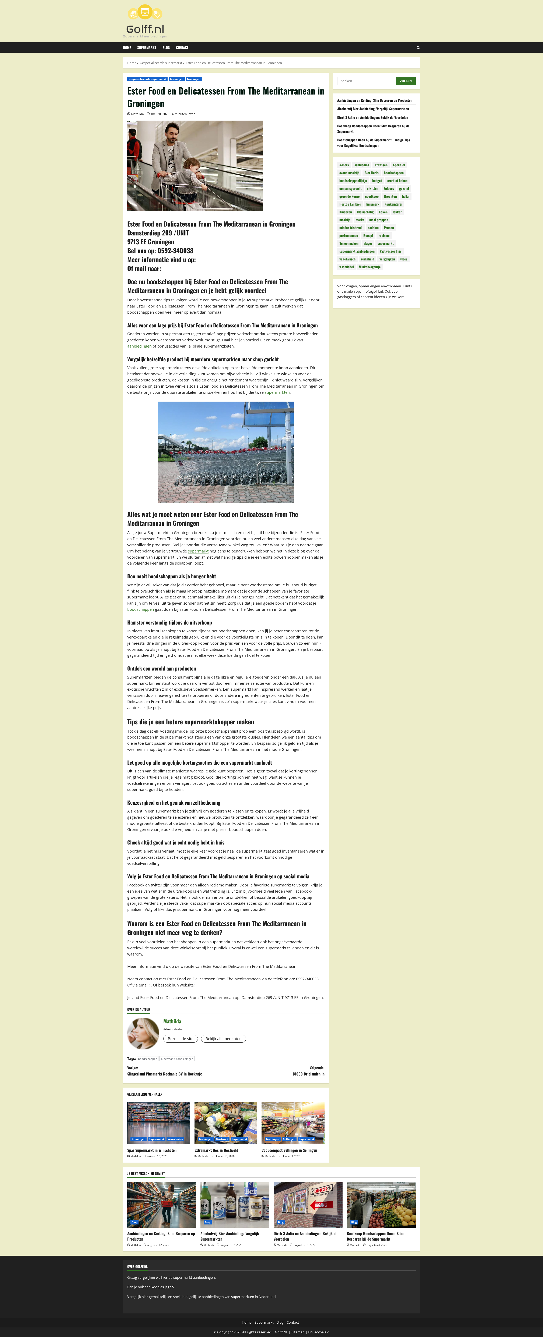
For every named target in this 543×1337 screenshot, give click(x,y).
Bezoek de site (180, 1038)
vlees (403, 259)
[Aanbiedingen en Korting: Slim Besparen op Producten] (161, 1205)
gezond (404, 188)
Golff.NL (281, 1332)
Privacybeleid (318, 1332)
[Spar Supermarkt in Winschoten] (158, 1123)
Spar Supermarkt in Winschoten (151, 1150)
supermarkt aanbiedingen (177, 1059)
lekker (397, 212)
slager (368, 243)
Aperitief (399, 165)
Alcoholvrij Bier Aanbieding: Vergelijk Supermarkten (373, 108)
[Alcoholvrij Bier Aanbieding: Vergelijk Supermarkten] (234, 1205)
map (301, 1332)
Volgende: (309, 1071)
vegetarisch (347, 259)
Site (294, 1332)
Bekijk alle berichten (224, 1038)
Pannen (389, 227)
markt (360, 220)
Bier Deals (372, 172)
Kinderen (345, 212)
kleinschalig (365, 212)
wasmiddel (346, 267)
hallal (405, 196)
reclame (384, 235)
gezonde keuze (349, 196)
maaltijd (344, 220)
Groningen (176, 79)
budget (377, 180)
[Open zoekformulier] (418, 47)
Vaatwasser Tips (391, 251)
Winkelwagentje (370, 267)
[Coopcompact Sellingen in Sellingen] (293, 1123)
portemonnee (348, 235)
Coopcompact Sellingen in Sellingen (289, 1150)
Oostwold (222, 1139)
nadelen (373, 227)
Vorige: (164, 1071)
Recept (368, 235)
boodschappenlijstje (353, 180)
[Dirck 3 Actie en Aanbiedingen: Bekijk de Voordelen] (308, 1205)
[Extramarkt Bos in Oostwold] (226, 1123)
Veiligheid (367, 259)
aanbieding (361, 165)
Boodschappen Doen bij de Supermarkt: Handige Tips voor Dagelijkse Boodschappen (373, 143)
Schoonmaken (348, 243)
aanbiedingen (139, 346)
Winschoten (175, 1139)
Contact (182, 47)
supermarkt (198, 551)
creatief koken (397, 180)
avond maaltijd (349, 172)
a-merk (344, 165)
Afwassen (381, 165)
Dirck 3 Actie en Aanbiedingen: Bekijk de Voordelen (372, 117)
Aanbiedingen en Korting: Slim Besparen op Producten (374, 100)
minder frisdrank (350, 227)
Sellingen (289, 1139)
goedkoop (372, 196)
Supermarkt (146, 47)
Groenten (390, 196)
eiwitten (372, 188)
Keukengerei (393, 204)
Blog (166, 47)
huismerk (372, 204)
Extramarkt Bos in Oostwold (216, 1150)
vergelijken (387, 259)
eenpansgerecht (350, 188)
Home (127, 47)
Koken (383, 212)
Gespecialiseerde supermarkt (147, 79)
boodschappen (140, 609)
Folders (389, 188)
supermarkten (277, 392)
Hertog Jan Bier (350, 204)
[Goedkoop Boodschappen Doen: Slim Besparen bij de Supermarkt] (381, 1205)
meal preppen (378, 220)
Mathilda (137, 114)
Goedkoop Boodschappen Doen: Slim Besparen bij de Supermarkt (375, 1236)
